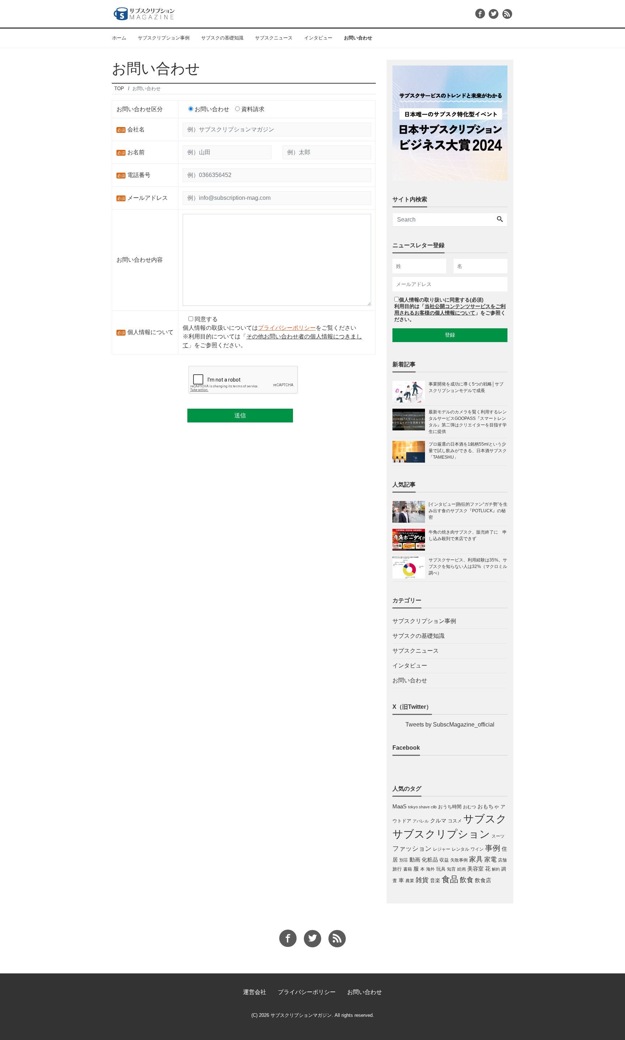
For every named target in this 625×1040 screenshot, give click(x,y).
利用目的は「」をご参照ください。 (450, 312)
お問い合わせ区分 (139, 109)
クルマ (438, 820)
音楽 (435, 880)
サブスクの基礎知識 (222, 38)
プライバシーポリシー (287, 328)
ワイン (477, 849)
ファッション (411, 848)
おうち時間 (450, 806)
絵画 (461, 869)
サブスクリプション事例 (164, 38)
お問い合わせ (358, 38)
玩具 (441, 869)
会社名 (136, 129)
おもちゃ (488, 806)
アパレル (421, 821)
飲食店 (483, 880)
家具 (476, 859)
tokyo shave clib (422, 807)
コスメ (455, 821)
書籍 (407, 869)
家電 (490, 859)
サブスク (485, 819)
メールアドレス (147, 198)
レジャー (441, 849)
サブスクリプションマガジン (301, 1015)
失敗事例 (459, 860)
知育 (451, 869)
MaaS (399, 806)
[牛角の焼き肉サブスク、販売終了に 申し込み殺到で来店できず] (410, 539)
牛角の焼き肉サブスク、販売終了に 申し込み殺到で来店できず (468, 535)
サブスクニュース (274, 38)
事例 (492, 848)
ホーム (119, 38)
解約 (496, 869)
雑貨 (422, 880)
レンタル (460, 849)
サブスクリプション (441, 834)
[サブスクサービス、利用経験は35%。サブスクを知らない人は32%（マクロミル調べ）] (410, 567)
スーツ (498, 836)
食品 (450, 879)
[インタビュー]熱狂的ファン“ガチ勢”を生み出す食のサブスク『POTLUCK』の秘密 (468, 511)
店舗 (502, 860)
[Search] (500, 219)
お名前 (136, 152)
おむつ (469, 806)
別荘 (403, 860)
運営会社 (254, 992)
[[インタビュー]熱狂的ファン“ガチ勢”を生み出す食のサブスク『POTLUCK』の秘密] (410, 512)
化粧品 (430, 859)
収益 (444, 860)
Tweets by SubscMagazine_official (449, 724)
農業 (409, 880)
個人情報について (150, 332)
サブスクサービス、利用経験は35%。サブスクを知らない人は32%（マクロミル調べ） (468, 566)
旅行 (397, 869)
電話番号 (138, 175)
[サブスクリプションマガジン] (144, 13)
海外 (430, 869)
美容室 (475, 869)
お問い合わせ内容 (139, 260)
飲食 (466, 880)
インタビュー (318, 38)
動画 (414, 860)
